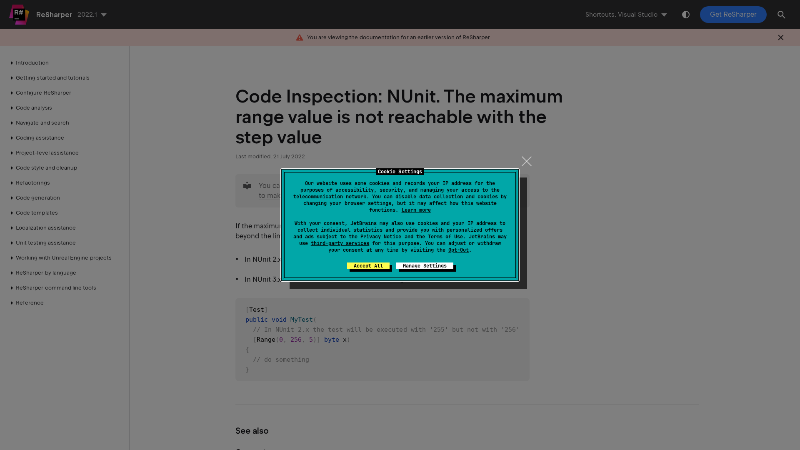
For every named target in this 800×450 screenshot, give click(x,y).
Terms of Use (445, 236)
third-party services (340, 243)
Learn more (416, 210)
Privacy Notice (380, 236)
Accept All (368, 265)
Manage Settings (425, 265)
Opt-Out (458, 250)
